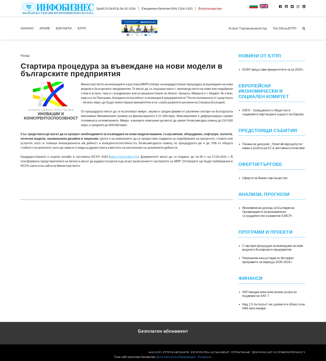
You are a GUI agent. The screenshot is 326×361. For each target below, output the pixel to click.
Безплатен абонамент (163, 331)
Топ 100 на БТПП (284, 28)
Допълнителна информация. (176, 357)
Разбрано (204, 357)
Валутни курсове (210, 8)
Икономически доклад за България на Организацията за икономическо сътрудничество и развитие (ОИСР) (268, 211)
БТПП (82, 28)
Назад (25, 55)
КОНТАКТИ (64, 28)
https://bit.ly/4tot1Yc (124, 156)
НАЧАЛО (27, 28)
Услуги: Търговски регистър (247, 28)
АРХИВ (44, 28)
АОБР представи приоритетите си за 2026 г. (273, 69)
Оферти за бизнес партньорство (265, 178)
